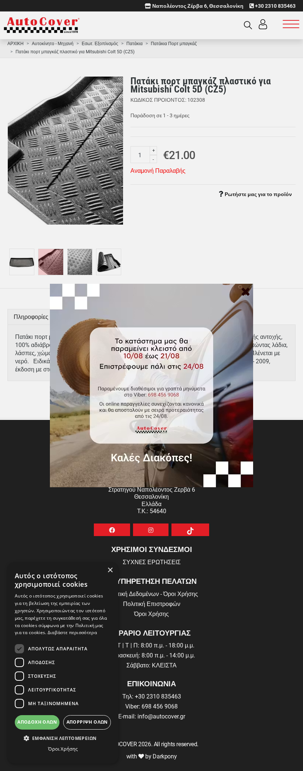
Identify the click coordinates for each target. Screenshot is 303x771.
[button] (63, 738)
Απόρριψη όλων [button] (87, 722)
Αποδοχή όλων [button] (37, 722)
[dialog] (62, 663)
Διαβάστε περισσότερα (72, 632)
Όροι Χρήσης (63, 748)
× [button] (110, 570)
